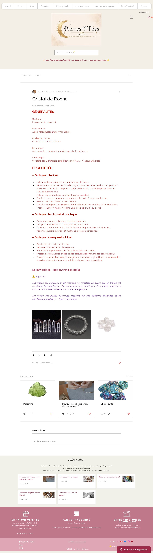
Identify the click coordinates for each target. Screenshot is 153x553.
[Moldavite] (37, 390)
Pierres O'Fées (27, 541)
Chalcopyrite (107, 404)
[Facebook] (125, 541)
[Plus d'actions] (119, 91)
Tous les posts (25, 75)
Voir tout (129, 376)
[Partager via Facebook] (33, 355)
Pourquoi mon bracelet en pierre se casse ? (75, 405)
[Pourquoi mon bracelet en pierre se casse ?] (76, 390)
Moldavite (28, 404)
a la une (39, 75)
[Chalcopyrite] (115, 390)
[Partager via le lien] (51, 355)
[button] (131, 17)
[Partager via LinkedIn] (45, 355)
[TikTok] (149, 17)
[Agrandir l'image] (46, 324)
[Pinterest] (132, 541)
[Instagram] (128, 541)
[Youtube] (121, 541)
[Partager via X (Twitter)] (39, 355)
